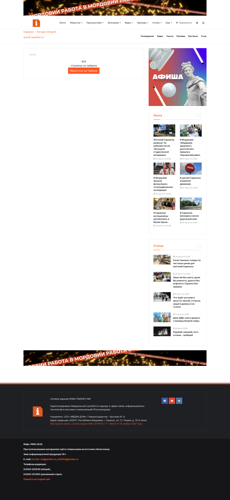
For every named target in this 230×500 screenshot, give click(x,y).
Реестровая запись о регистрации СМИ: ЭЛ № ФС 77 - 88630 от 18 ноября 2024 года (96, 423)
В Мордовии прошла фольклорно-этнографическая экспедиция (163, 183)
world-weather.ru (33, 37)
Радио (160, 36)
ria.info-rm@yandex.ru (44, 459)
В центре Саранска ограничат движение (190, 180)
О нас (204, 36)
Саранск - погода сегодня (39, 31)
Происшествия (94, 23)
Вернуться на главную (83, 70)
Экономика (113, 23)
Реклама (180, 36)
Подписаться (185, 23)
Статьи (156, 23)
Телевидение (147, 36)
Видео (128, 23)
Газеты (169, 36)
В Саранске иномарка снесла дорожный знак (189, 215)
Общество (75, 23)
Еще (168, 23)
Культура (141, 23)
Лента (62, 23)
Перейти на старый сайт (37, 479)
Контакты (193, 36)
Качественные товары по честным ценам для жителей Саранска (187, 263)
